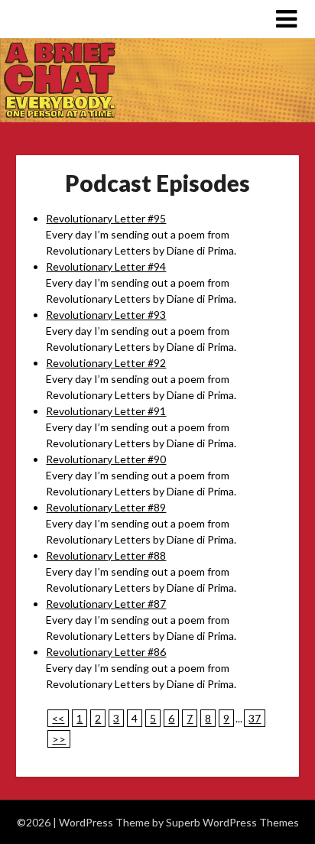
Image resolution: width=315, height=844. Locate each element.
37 (254, 718)
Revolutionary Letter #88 (106, 555)
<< (58, 718)
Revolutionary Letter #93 (106, 314)
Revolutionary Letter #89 (106, 507)
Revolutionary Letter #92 (106, 362)
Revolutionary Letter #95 (106, 218)
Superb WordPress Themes (232, 822)
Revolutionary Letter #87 (106, 603)
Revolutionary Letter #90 (106, 459)
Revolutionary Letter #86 (106, 651)
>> (59, 738)
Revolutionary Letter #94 (106, 266)
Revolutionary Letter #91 (106, 410)
